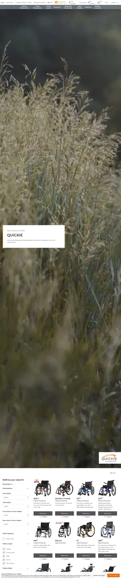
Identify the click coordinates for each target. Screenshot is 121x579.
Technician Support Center (23, 2)
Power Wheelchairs (37, 7)
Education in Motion (40, 2)
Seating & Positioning (68, 7)
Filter (114, 473)
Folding (8, 549)
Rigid (7, 556)
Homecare (57, 7)
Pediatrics (88, 7)
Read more (43, 513)
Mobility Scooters (98, 7)
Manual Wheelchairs (24, 7)
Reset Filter (7, 484)
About (3, 2)
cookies (23, 575)
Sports (8, 560)
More (49, 2)
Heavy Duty (10, 539)
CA (107, 2)
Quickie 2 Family (62, 499)
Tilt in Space (10, 563)
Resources (10, 2)
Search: (113, 2)
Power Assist (48, 7)
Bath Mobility (79, 7)
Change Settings (99, 575)
